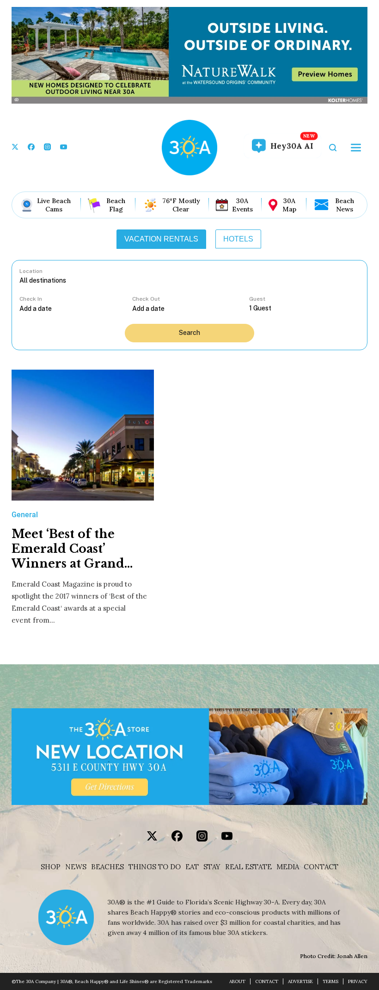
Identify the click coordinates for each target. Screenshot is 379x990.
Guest (257, 299)
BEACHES (107, 867)
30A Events (242, 205)
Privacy (357, 981)
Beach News (344, 205)
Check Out (146, 299)
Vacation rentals (161, 239)
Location (31, 271)
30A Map (289, 205)
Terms (330, 981)
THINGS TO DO (154, 867)
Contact (321, 867)
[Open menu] (355, 147)
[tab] (161, 239)
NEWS (75, 867)
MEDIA (287, 867)
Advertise (300, 981)
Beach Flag (115, 205)
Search (189, 332)
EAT (192, 867)
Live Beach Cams (54, 205)
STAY (211, 867)
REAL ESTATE (248, 867)
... (76, 308)
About (237, 981)
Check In (30, 299)
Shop (51, 867)
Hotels (238, 239)
